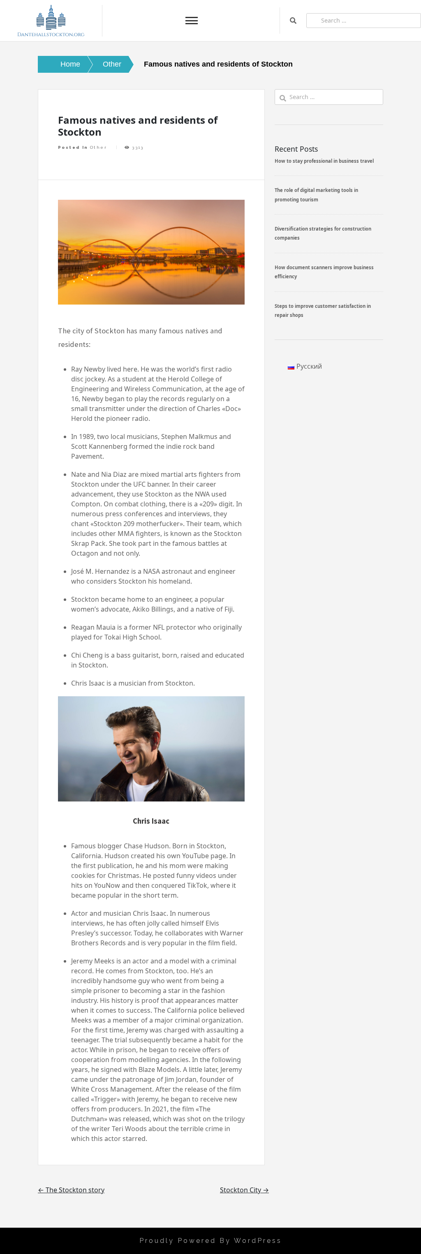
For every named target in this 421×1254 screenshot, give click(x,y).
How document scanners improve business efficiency (324, 271)
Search (293, 20)
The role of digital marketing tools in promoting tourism (316, 194)
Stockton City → (244, 1189)
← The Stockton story (71, 1189)
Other (98, 147)
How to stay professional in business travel (324, 161)
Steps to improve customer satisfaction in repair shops (323, 310)
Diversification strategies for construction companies (323, 233)
